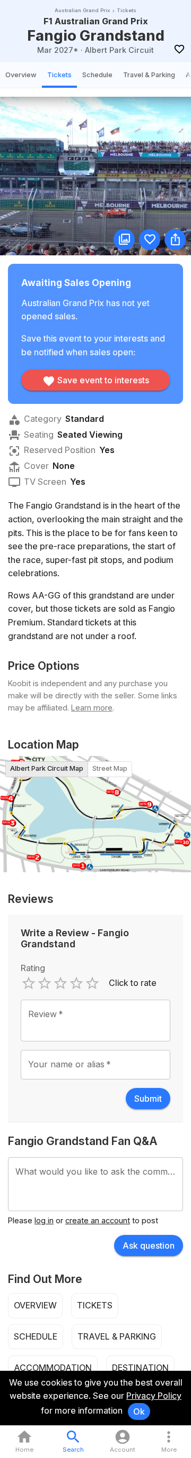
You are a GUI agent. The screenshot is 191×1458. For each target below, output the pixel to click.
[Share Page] (175, 239)
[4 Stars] (76, 983)
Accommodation (53, 1367)
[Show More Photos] (124, 239)
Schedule (97, 75)
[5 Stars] (92, 983)
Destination (140, 1367)
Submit (148, 1098)
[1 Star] (29, 983)
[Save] (179, 49)
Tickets (59, 75)
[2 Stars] (45, 983)
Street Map (109, 768)
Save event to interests (103, 380)
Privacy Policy (153, 1395)
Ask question (149, 1245)
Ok (139, 1411)
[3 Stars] (60, 983)
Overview (21, 75)
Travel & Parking (149, 75)
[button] (169, 1442)
